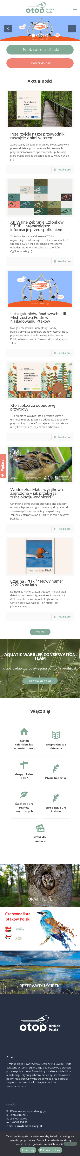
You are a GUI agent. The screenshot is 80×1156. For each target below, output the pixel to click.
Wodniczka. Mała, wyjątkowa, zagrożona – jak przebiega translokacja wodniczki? (37, 493)
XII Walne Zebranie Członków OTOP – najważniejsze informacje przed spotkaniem (37, 226)
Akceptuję (28, 1150)
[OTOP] (40, 8)
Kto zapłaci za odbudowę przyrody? (32, 407)
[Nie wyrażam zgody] (70, 1144)
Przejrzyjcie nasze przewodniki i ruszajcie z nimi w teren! (38, 136)
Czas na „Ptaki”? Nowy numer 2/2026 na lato (36, 583)
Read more (64, 169)
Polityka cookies (50, 1150)
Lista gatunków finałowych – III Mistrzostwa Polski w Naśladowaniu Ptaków (38, 317)
